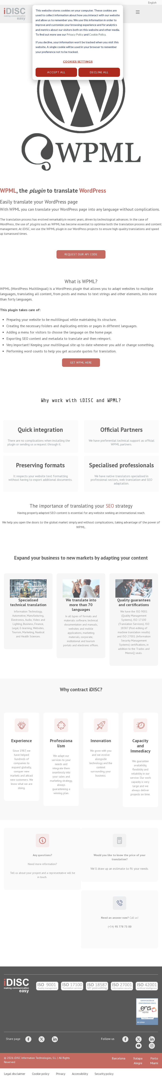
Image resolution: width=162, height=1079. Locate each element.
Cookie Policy (97, 34)
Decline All (99, 72)
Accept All (56, 72)
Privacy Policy (75, 34)
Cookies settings (78, 61)
